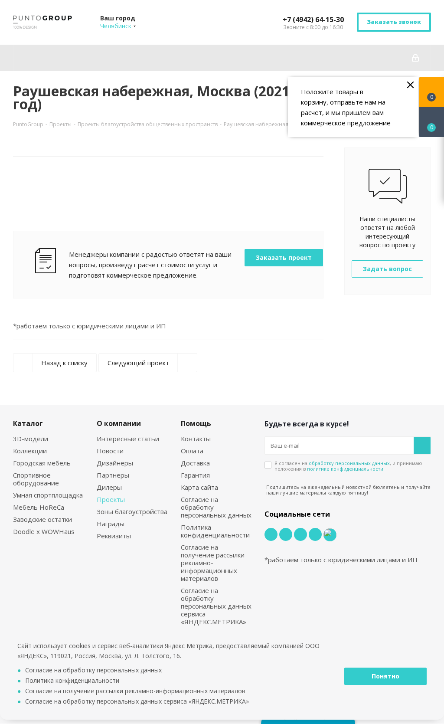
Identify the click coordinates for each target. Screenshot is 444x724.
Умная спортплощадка (48, 495)
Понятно (385, 676)
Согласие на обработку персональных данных (93, 670)
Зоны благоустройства (132, 511)
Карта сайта (199, 487)
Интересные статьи (128, 438)
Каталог (28, 423)
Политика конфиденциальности (215, 531)
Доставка (195, 463)
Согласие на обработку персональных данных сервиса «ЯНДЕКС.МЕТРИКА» (216, 606)
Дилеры (109, 487)
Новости (110, 450)
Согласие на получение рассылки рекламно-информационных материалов (213, 563)
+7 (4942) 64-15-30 (313, 19)
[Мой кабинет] (415, 58)
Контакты (196, 438)
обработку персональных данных (349, 463)
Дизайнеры (115, 463)
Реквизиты (114, 535)
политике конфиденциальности (345, 468)
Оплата (192, 450)
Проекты (111, 499)
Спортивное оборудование (36, 479)
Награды (110, 523)
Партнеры (113, 475)
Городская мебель (42, 463)
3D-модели (30, 438)
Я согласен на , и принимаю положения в (348, 466)
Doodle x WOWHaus (44, 531)
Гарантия (195, 475)
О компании (119, 423)
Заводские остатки (42, 519)
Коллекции (30, 450)
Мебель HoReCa (38, 507)
